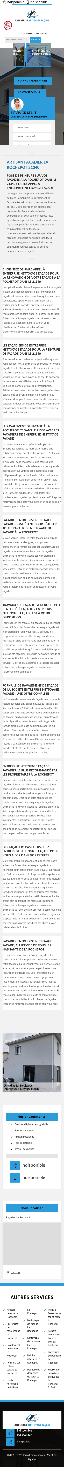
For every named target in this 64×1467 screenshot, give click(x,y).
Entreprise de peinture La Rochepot (54, 1357)
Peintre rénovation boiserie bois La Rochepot (54, 1338)
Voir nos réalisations (32, 81)
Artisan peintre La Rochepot (12, 1313)
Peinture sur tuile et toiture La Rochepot (13, 1368)
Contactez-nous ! (30, 92)
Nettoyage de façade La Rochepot (33, 1325)
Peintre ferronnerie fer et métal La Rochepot (54, 1317)
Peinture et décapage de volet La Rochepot (33, 1375)
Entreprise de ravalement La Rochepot (13, 1331)
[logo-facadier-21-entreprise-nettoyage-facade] (32, 15)
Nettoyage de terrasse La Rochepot (33, 1343)
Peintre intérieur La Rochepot (33, 1359)
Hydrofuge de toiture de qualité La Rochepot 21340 (54, 1378)
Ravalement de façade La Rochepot (13, 1350)
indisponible (15, 2)
